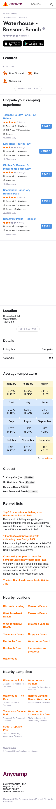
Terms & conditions (13, 792)
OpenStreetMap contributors (26, 751)
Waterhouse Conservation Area (39, 713)
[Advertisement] (28, 273)
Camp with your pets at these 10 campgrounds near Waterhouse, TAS (25, 558)
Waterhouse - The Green (13, 697)
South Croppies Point (12, 728)
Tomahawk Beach (13, 634)
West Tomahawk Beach (12, 615)
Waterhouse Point (13, 680)
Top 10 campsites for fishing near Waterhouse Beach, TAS (22, 514)
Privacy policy (11, 789)
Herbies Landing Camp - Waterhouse (39, 697)
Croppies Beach (37, 634)
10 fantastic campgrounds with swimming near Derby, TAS (21, 538)
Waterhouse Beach (39, 641)
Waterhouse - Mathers (36, 682)
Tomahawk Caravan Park (14, 713)
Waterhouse (10, 658)
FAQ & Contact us (12, 787)
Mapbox (8, 751)
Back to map (11, 13)
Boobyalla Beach (13, 648)
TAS (5, 17)
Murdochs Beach (13, 641)
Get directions (28, 329)
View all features (28, 88)
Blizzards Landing (13, 606)
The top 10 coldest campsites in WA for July (26, 582)
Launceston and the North (19, 17)
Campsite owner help (14, 784)
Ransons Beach (37, 606)
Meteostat (49, 458)
